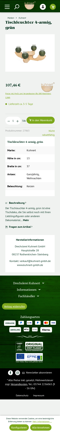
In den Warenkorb (41, 120)
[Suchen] (17, 6)
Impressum (38, 395)
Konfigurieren (19, 427)
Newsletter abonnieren (38, 372)
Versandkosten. (19, 384)
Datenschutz (22, 395)
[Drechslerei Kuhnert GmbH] (48, 84)
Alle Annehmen (41, 427)
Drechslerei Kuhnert (27, 283)
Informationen (27, 290)
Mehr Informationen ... (42, 421)
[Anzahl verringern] (8, 121)
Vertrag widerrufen (14, 306)
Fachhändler (27, 296)
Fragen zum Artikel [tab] (20, 226)
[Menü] (7, 6)
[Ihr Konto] (43, 6)
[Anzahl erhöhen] (17, 121)
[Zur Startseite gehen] (30, 5)
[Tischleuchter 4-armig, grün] (30, 53)
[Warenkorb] (53, 6)
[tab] (30, 211)
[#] (10, 372)
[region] (30, 57)
